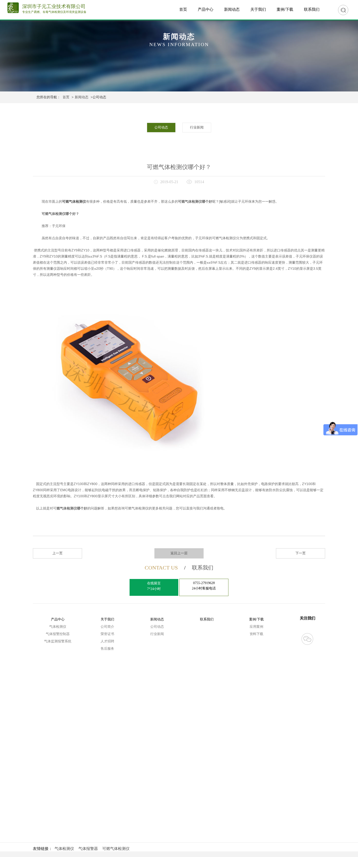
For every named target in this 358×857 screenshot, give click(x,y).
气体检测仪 (57, 626)
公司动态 (161, 127)
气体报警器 (88, 849)
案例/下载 (285, 9)
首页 (183, 9)
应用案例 (256, 626)
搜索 (343, 10)
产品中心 (205, 9)
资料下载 (256, 634)
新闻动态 (232, 9)
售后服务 (107, 648)
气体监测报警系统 (57, 641)
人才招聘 (107, 641)
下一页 (300, 553)
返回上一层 (179, 553)
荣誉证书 (107, 634)
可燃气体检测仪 (116, 849)
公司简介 (107, 626)
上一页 (57, 553)
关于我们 (258, 9)
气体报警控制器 (58, 634)
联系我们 (312, 9)
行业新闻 (197, 127)
